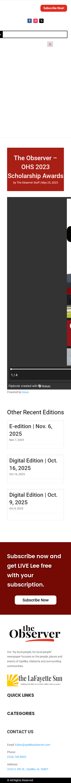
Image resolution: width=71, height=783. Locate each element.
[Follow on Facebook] (29, 21)
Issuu (25, 392)
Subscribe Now (35, 600)
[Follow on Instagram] (35, 21)
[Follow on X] (41, 21)
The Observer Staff (28, 182)
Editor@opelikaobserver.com (32, 744)
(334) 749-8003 (16, 756)
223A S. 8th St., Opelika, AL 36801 (28, 769)
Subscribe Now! (53, 8)
